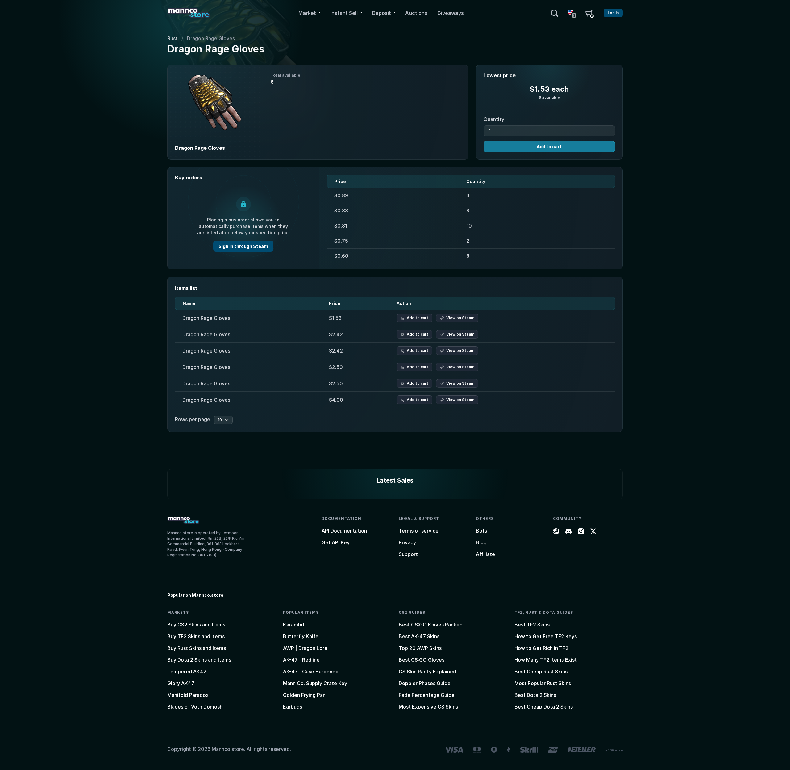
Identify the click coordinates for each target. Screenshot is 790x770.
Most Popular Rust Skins (542, 683)
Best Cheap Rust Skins (541, 671)
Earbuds (292, 707)
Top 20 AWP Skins (420, 648)
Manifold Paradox (188, 695)
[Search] (554, 13)
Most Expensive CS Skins (428, 707)
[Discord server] (568, 531)
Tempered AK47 (186, 671)
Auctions (416, 13)
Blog (481, 542)
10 (220, 419)
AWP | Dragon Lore (305, 648)
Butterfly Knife (300, 636)
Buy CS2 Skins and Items (196, 624)
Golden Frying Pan (304, 695)
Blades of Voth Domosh (194, 707)
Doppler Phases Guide (425, 683)
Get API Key (336, 542)
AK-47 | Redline (301, 660)
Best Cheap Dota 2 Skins (543, 707)
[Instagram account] (581, 531)
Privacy (407, 542)
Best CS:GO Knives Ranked (431, 624)
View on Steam (460, 318)
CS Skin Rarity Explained (427, 671)
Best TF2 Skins (532, 624)
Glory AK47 (180, 683)
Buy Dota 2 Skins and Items (199, 660)
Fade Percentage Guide (427, 695)
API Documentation (344, 531)
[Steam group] (556, 531)
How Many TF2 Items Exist (545, 660)
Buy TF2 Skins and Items (196, 636)
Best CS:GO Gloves (421, 660)
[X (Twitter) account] (593, 531)
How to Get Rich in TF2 (541, 648)
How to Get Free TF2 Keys (545, 636)
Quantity (494, 119)
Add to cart (549, 146)
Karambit (294, 624)
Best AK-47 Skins (419, 636)
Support (408, 554)
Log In (613, 12)
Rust (172, 38)
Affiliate (485, 554)
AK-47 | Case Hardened (311, 671)
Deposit (381, 13)
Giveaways (450, 13)
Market (307, 13)
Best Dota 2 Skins (535, 695)
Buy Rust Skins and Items (196, 648)
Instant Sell (344, 13)
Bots (481, 531)
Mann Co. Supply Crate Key (315, 683)
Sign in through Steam (243, 246)
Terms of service (419, 531)
